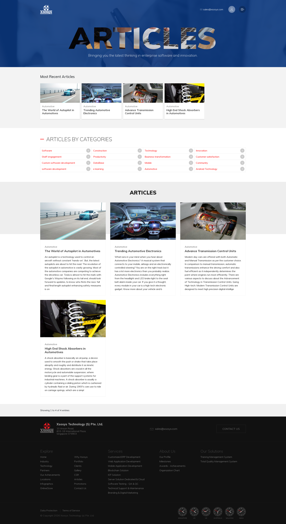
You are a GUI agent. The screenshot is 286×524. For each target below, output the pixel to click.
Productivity (99, 156)
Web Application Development (124, 461)
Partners (44, 470)
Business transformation (158, 156)
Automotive (151, 168)
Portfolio (78, 461)
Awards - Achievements (172, 465)
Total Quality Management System (218, 461)
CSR (76, 474)
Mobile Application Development (125, 465)
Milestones (165, 461)
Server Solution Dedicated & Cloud (126, 479)
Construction (100, 150)
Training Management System (216, 456)
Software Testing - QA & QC (123, 483)
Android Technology (206, 168)
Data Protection (48, 510)
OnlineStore (46, 488)
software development (54, 168)
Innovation (201, 150)
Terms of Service (71, 510)
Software (47, 150)
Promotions (80, 483)
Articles (78, 479)
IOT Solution (114, 474)
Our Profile (165, 456)
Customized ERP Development (124, 456)
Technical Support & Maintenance (126, 488)
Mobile (148, 162)
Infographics (46, 483)
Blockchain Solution (118, 470)
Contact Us (231, 429)
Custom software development (58, 162)
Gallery (77, 470)
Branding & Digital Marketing (123, 492)
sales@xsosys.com (213, 9)
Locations (45, 479)
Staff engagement (52, 156)
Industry (44, 461)
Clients (77, 465)
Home (43, 456)
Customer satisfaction (207, 156)
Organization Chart (169, 470)
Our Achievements (50, 474)
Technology (151, 150)
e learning (98, 168)
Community (202, 162)
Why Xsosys (81, 456)
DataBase (98, 162)
